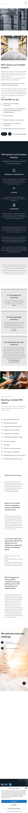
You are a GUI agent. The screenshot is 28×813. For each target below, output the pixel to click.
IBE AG (2, 25)
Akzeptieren (14, 801)
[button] (26, 788)
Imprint (20, 811)
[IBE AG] (7, 2)
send (24, 683)
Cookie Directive (9, 811)
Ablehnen (14, 805)
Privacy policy (15, 811)
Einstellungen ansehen (14, 808)
